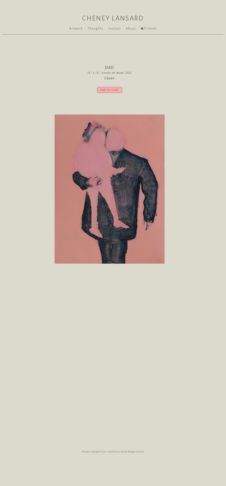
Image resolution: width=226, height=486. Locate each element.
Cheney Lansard (113, 18)
